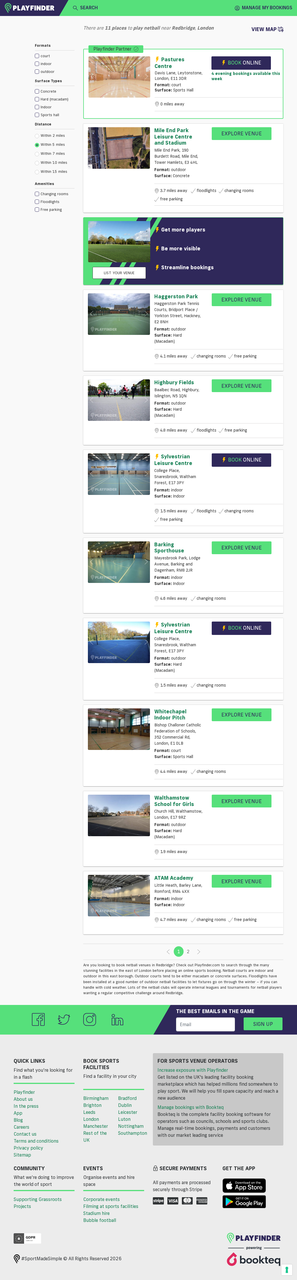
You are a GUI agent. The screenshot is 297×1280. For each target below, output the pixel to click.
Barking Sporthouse (169, 547)
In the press (26, 1106)
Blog (18, 1120)
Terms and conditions (36, 1141)
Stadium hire (96, 1213)
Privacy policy (28, 1148)
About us (23, 1099)
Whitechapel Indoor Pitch (170, 714)
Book (244, 62)
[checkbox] (55, 55)
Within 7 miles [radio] (53, 153)
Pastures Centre (169, 62)
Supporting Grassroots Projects (38, 1202)
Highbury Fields (174, 382)
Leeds (89, 1112)
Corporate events (101, 1199)
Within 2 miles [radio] (53, 135)
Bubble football (99, 1220)
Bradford (127, 1098)
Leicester (127, 1112)
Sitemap (22, 1155)
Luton (124, 1119)
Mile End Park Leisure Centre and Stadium (173, 136)
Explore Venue (241, 133)
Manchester (95, 1126)
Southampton (132, 1133)
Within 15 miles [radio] (54, 171)
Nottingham (131, 1126)
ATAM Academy (173, 877)
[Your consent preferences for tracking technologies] (286, 1269)
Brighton (92, 1105)
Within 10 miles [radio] (54, 162)
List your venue (119, 272)
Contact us (25, 1134)
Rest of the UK (95, 1136)
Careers (21, 1127)
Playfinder (24, 1092)
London (91, 1119)
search (89, 7)
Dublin (125, 1105)
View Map (264, 29)
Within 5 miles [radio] (53, 144)
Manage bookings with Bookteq (190, 1107)
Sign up (263, 1023)
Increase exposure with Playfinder (192, 1070)
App (18, 1113)
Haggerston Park (176, 296)
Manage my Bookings (267, 7)
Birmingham (95, 1098)
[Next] (198, 951)
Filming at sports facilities (110, 1206)
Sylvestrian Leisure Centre (173, 459)
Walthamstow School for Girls (174, 800)
